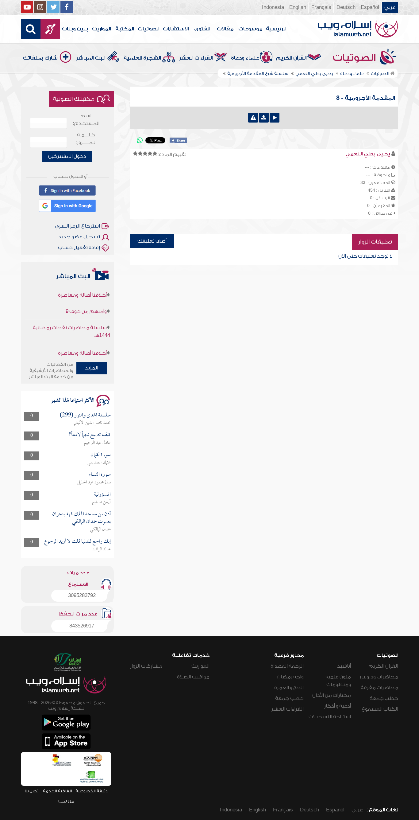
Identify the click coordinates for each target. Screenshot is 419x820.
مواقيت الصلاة (193, 677)
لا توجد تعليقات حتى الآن (365, 256)
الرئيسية (276, 29)
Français (321, 7)
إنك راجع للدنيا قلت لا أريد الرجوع (77, 542)
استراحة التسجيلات (330, 717)
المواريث (101, 29)
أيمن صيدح (101, 502)
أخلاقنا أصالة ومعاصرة (82, 285)
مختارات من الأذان (331, 695)
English (297, 7)
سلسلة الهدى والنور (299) (85, 415)
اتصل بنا (32, 791)
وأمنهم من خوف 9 (86, 302)
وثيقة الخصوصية (91, 791)
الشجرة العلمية (142, 58)
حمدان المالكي (100, 529)
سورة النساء (100, 475)
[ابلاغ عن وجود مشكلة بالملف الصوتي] (253, 118)
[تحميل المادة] (264, 118)
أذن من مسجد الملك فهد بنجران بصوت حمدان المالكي (81, 518)
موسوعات (250, 29)
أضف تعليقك (152, 241)
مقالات (225, 29)
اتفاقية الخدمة (57, 791)
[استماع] (274, 118)
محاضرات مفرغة (379, 687)
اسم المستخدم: (86, 119)
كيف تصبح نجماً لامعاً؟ (89, 435)
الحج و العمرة (289, 687)
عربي (390, 7)
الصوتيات (148, 29)
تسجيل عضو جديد (79, 237)
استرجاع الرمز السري (77, 226)
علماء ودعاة (245, 58)
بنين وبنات (75, 29)
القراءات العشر (196, 58)
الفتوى (202, 29)
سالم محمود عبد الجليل (94, 482)
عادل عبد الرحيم (97, 443)
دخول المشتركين (67, 156)
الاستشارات (176, 29)
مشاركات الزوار (146, 666)
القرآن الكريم (291, 58)
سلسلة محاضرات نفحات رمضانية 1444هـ (71, 322)
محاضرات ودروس (379, 677)
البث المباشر (90, 58)
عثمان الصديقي (99, 462)
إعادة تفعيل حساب (79, 247)
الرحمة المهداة (287, 666)
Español (370, 7)
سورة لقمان (100, 455)
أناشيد (344, 666)
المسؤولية (102, 495)
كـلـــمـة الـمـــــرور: (86, 138)
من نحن (66, 801)
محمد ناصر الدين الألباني (92, 423)
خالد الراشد (101, 549)
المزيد (91, 368)
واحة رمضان (290, 677)
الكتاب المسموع (380, 709)
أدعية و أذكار (337, 706)
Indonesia (273, 7)
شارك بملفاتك (40, 58)
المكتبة (124, 29)
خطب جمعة (384, 698)
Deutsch (346, 7)
